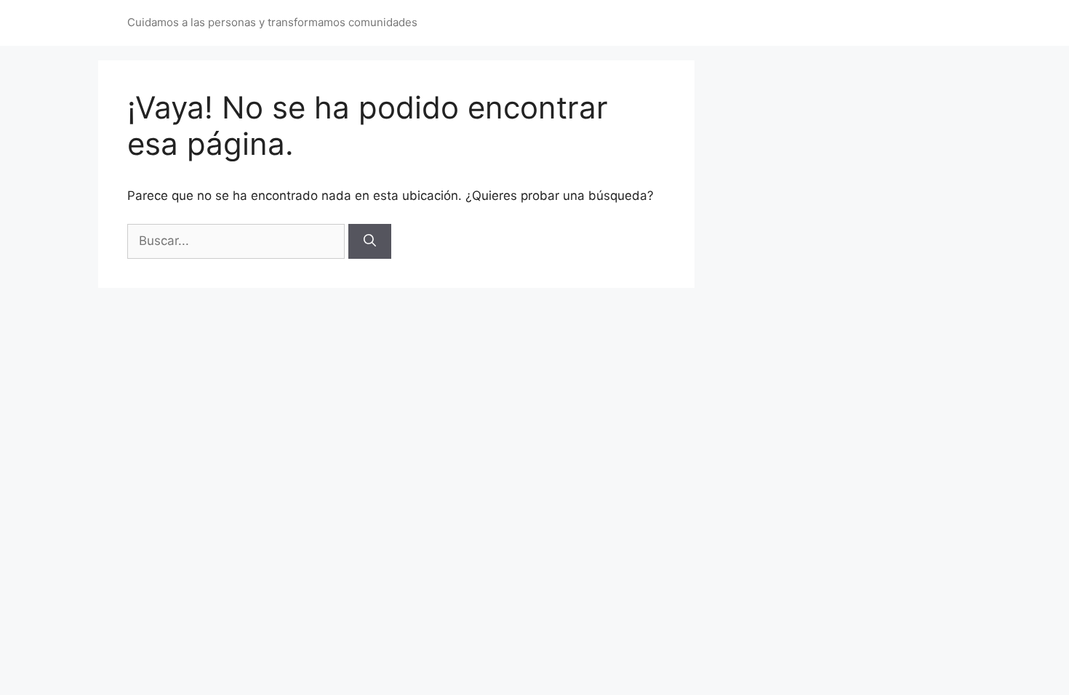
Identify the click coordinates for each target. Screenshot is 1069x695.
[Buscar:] (237, 240)
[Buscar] (369, 241)
